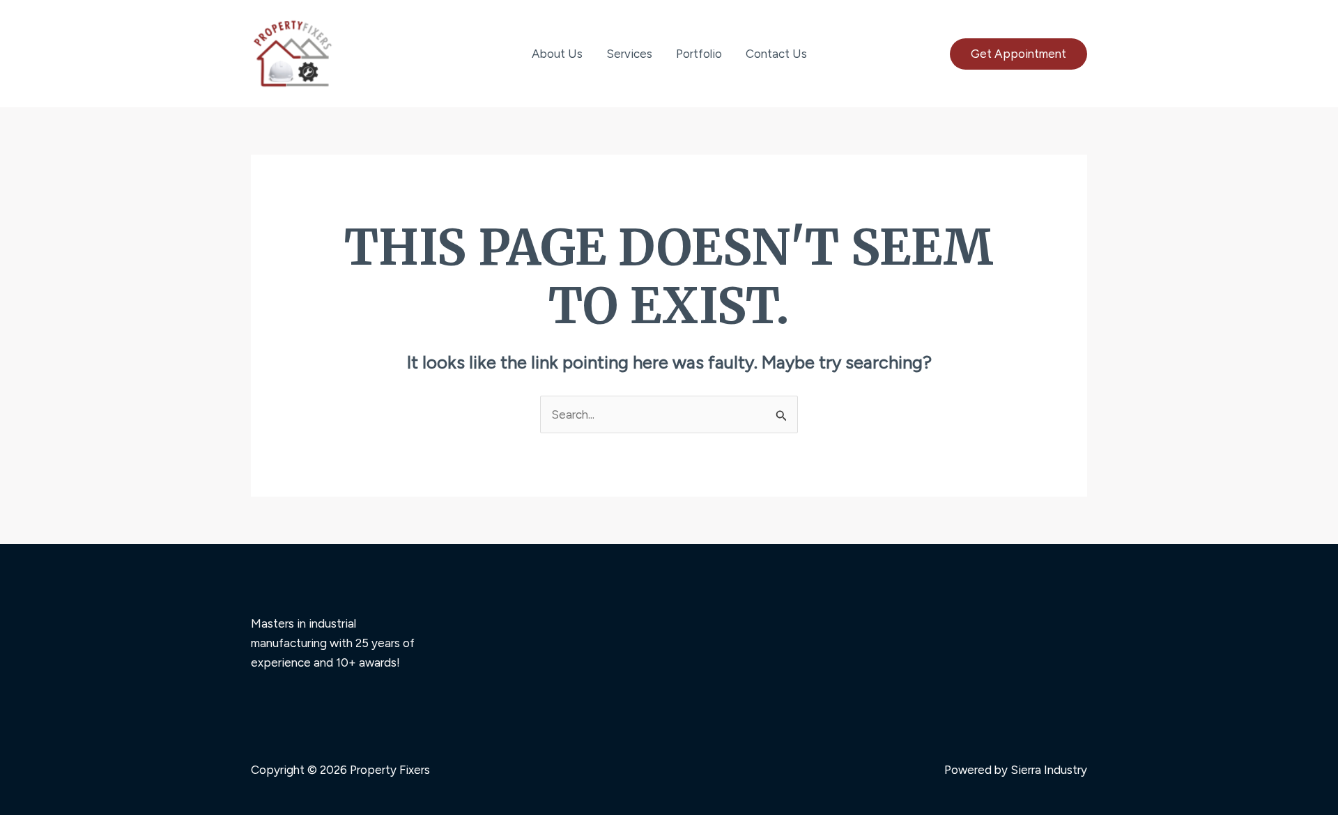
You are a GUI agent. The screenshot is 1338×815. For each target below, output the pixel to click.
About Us (557, 54)
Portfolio (699, 54)
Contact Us (776, 54)
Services (629, 54)
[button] (1018, 54)
